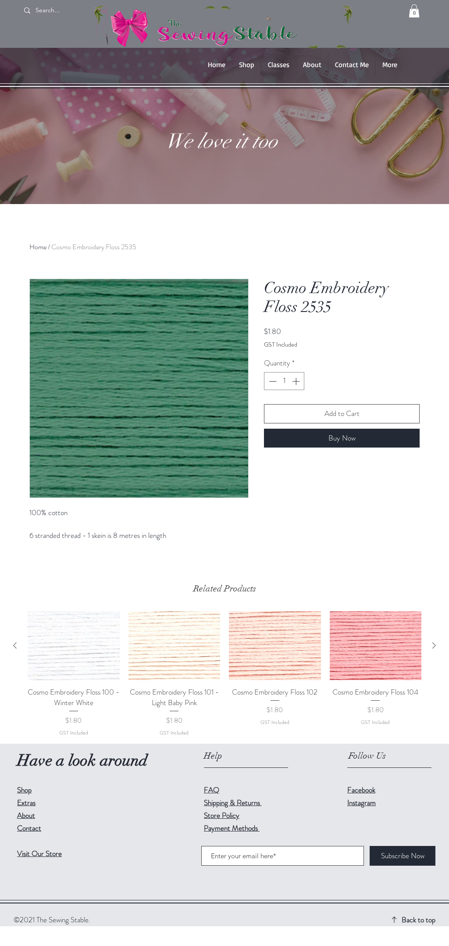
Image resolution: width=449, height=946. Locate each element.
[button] (414, 11)
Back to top (418, 919)
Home (37, 247)
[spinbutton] (284, 381)
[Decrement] (271, 381)
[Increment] (296, 381)
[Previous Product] (15, 645)
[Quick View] (74, 645)
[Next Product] (434, 645)
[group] (224, 674)
